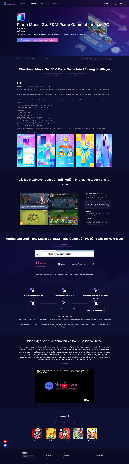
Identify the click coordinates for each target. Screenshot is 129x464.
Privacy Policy (99, 455)
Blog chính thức (49, 458)
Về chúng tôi (49, 455)
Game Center (33, 3)
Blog (47, 3)
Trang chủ (23, 3)
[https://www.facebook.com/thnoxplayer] (5, 445)
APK (76, 75)
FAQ (42, 3)
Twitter (65, 458)
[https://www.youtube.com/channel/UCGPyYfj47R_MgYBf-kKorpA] (5, 441)
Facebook (55, 3)
